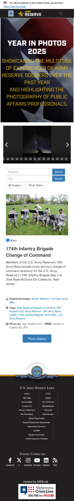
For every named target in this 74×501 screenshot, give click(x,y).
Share (13, 240)
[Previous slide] (6, 144)
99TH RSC (51, 315)
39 (57, 158)
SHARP (36, 431)
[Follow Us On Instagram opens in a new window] (28, 461)
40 (62, 158)
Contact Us (27, 406)
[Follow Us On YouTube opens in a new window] (37, 461)
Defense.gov (48, 414)
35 (39, 158)
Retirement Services (36, 426)
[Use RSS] (54, 461)
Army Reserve (33, 311)
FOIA (48, 394)
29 (12, 158)
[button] (16, 6)
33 (30, 158)
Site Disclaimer (26, 414)
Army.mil (48, 410)
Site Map (27, 398)
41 (66, 158)
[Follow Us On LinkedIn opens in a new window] (45, 461)
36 (44, 158)
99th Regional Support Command (36, 307)
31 (21, 158)
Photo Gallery (37, 338)
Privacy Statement (27, 410)
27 (3, 158)
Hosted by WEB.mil (35, 481)
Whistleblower (48, 406)
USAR (13, 315)
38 (53, 158)
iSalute (48, 398)
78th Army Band (52, 311)
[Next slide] (67, 144)
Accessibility (27, 402)
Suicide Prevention (36, 435)
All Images (14, 185)
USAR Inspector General (36, 439)
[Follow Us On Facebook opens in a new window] (10, 461)
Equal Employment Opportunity (36, 422)
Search (59, 172)
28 (8, 158)
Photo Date (35, 185)
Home (26, 394)
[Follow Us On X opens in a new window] (19, 461)
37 (48, 158)
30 (17, 158)
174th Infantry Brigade (30, 315)
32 (26, 158)
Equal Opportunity (36, 418)
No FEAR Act (48, 402)
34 (35, 158)
